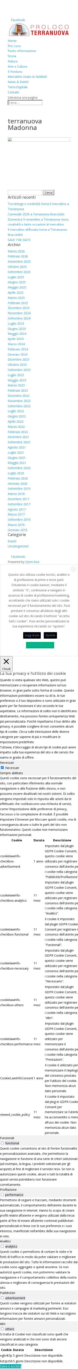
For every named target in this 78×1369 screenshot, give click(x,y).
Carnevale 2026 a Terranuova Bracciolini (36, 214)
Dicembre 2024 (18, 308)
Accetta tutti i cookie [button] (40, 645)
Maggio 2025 (17, 287)
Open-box (32, 562)
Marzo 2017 (16, 514)
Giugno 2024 (17, 329)
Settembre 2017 (19, 504)
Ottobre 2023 (17, 365)
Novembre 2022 (19, 401)
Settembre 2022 (19, 406)
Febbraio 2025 (18, 303)
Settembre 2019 (19, 488)
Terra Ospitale (18, 87)
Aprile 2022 (15, 421)
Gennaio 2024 (17, 354)
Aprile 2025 (15, 292)
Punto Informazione (22, 51)
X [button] (73, 569)
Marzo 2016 (16, 525)
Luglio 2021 (16, 452)
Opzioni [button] (50, 635)
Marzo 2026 (16, 251)
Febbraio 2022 (18, 432)
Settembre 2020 (19, 468)
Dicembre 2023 (18, 359)
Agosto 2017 (17, 509)
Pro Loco (14, 46)
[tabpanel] (39, 955)
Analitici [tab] (5, 1241)
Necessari (12, 768)
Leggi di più (32, 635)
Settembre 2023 (19, 370)
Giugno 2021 (17, 458)
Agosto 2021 (17, 447)
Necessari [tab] (7, 763)
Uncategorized (18, 546)
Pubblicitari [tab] (7, 1293)
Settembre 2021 (19, 442)
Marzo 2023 (16, 385)
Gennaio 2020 (17, 483)
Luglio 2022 (16, 411)
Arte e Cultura (17, 66)
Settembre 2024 (19, 318)
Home (12, 41)
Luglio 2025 (16, 277)
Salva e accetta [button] (10, 1366)
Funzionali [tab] (7, 1138)
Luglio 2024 (16, 323)
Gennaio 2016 (17, 530)
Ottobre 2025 (17, 267)
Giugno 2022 (17, 416)
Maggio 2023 (17, 380)
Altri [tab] (2, 1324)
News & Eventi (18, 82)
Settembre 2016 (19, 519)
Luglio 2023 (16, 375)
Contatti (13, 92)
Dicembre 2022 (18, 396)
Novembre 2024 (19, 313)
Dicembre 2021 (18, 437)
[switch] (2, 1143)
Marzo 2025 (16, 298)
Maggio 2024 (17, 334)
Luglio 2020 (16, 473)
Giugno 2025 (17, 282)
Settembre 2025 (19, 272)
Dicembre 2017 (18, 499)
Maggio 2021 (17, 463)
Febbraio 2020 (18, 478)
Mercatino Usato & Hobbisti (27, 77)
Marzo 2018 (16, 494)
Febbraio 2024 (18, 349)
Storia (12, 56)
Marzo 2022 (16, 427)
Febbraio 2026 (18, 256)
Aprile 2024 (15, 339)
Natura (13, 61)
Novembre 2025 (19, 261)
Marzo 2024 (16, 344)
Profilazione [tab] (8, 1189)
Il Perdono (15, 72)
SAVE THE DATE (19, 240)
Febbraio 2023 (18, 390)
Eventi (12, 541)
